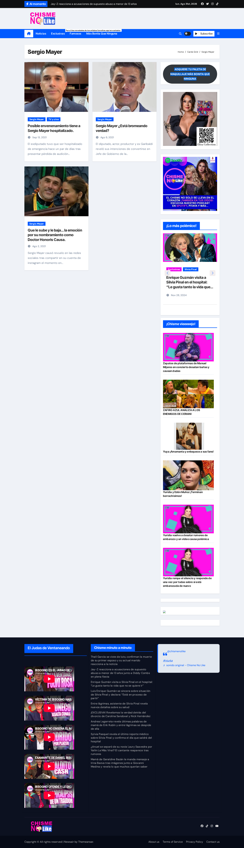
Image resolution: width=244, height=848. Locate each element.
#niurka (168, 660)
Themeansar (85, 842)
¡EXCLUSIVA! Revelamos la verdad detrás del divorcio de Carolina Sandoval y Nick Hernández (120, 714)
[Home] (28, 34)
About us (153, 842)
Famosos (75, 33)
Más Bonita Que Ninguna (101, 33)
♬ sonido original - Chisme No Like (184, 665)
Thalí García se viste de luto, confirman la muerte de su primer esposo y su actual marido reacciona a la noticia (121, 660)
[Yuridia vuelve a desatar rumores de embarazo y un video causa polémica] (188, 519)
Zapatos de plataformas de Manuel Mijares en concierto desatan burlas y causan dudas (186, 367)
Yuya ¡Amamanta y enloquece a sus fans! (188, 451)
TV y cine (53, 119)
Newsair (69, 842)
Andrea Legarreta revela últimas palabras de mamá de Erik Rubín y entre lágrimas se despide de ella (121, 725)
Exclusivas (59, 32)
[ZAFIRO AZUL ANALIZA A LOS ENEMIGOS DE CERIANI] (188, 394)
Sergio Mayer (36, 119)
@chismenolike (176, 651)
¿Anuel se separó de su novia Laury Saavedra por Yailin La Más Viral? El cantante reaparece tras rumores (121, 750)
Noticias (41, 33)
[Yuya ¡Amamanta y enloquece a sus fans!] (188, 436)
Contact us (213, 842)
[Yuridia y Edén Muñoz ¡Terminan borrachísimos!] (188, 475)
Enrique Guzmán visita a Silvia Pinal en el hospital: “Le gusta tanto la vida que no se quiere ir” (122, 683)
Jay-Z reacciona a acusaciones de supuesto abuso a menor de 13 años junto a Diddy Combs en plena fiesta (120, 673)
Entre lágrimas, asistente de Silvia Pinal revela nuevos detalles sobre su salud (119, 705)
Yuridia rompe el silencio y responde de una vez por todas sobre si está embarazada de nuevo (187, 582)
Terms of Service (173, 842)
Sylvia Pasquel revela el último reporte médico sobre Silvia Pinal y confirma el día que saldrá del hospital (121, 737)
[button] (218, 33)
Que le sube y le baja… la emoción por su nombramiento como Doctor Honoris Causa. (55, 235)
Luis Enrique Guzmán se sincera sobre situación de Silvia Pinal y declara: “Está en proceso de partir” (120, 694)
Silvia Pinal (191, 269)
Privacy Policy (194, 842)
